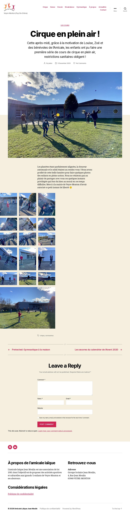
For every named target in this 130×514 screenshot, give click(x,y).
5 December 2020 (64, 63)
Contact (103, 10)
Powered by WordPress (71, 509)
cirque (42, 335)
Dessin (60, 7)
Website (40, 408)
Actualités (102, 7)
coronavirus (49, 335)
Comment (41, 380)
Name (40, 399)
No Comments (81, 63)
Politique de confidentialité (21, 494)
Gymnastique (82, 7)
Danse (52, 7)
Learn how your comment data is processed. (55, 431)
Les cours (65, 25)
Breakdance (69, 7)
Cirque (45, 7)
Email (68, 399)
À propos (92, 7)
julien (50, 63)
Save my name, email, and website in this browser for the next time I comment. (64, 418)
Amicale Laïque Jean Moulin (25, 509)
